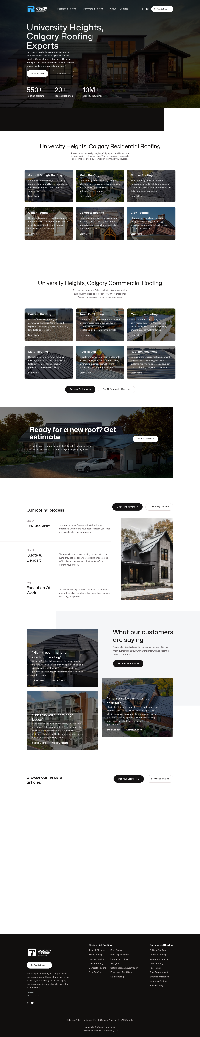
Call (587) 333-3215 (63, 73)
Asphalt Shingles (97, 950)
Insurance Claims (119, 959)
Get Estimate (37, 73)
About (113, 9)
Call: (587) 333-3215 (159, 507)
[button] (68, 9)
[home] (40, 9)
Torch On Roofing (158, 955)
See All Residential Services (116, 250)
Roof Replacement (119, 955)
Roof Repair (116, 950)
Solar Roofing (117, 977)
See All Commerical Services (117, 389)
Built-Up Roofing (158, 950)
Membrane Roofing (159, 959)
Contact (124, 9)
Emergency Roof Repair (122, 972)
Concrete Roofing (97, 968)
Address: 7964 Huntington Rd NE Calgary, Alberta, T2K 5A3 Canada (100, 1020)
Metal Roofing (96, 955)
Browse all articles (160, 779)
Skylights (114, 964)
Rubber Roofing (96, 959)
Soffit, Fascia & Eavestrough (124, 968)
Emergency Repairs (159, 977)
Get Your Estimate (162, 9)
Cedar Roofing (96, 964)
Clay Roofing (95, 972)
